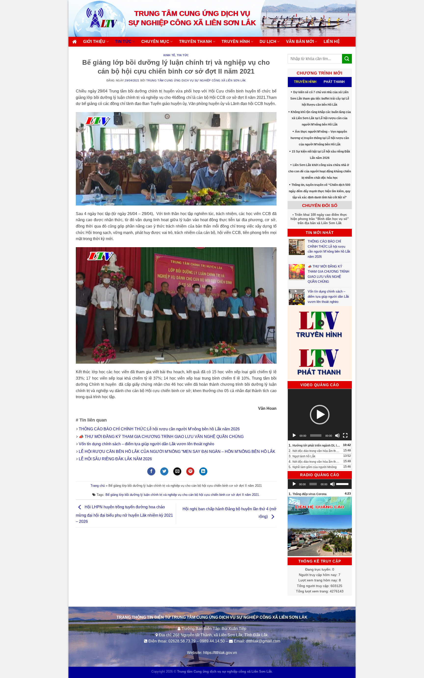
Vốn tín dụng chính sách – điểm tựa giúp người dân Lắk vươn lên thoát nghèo (146, 444)
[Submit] (347, 59)
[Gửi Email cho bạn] (177, 471)
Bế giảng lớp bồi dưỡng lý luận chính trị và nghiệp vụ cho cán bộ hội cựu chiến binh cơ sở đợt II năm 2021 (182, 495)
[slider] (342, 483)
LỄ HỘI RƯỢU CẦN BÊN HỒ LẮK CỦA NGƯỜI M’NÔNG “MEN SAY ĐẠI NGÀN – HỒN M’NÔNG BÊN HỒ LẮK (177, 451)
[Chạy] (294, 435)
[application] (320, 414)
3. (302, 456)
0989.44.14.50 (212, 641)
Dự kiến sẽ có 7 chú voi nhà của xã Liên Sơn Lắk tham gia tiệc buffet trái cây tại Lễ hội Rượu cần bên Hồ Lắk (319, 98)
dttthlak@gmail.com (263, 641)
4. (315, 461)
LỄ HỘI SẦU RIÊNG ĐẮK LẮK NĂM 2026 (115, 459)
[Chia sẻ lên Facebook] (151, 471)
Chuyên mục (155, 41)
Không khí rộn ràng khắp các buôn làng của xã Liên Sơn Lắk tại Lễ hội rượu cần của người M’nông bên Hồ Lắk (321, 118)
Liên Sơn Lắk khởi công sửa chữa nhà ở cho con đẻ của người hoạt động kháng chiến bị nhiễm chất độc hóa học (319, 171)
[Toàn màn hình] (345, 435)
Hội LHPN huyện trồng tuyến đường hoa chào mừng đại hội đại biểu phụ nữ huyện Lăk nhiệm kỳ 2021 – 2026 (124, 514)
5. (313, 467)
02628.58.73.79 (182, 641)
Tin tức (123, 41)
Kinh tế (169, 55)
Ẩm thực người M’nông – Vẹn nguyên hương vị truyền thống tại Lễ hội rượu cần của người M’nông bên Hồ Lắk (320, 138)
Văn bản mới (300, 41)
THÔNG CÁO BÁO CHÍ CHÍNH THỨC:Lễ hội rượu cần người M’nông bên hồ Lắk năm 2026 (159, 429)
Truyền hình (236, 41)
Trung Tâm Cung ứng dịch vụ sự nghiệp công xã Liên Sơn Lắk (196, 80)
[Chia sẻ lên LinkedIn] (203, 471)
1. (315, 445)
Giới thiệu (94, 41)
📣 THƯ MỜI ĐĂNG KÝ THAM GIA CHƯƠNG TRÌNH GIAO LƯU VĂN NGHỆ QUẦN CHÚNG (162, 437)
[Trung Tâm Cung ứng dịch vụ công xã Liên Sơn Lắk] (96, 18)
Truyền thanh (195, 41)
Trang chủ (98, 485)
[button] (320, 414)
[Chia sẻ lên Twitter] (164, 471)
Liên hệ (332, 41)
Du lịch (268, 41)
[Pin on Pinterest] (190, 471)
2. (315, 451)
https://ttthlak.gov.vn (220, 653)
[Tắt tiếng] (337, 435)
